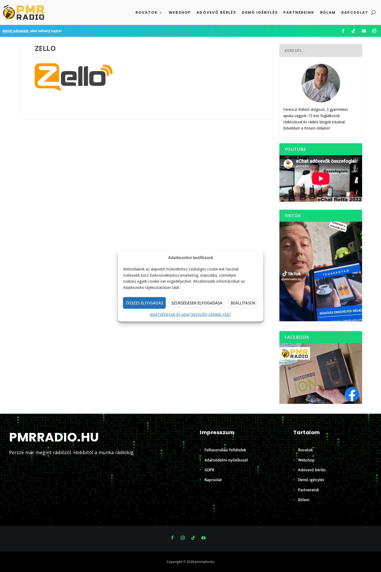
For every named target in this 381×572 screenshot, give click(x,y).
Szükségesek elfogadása (196, 302)
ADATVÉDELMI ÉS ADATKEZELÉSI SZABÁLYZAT (190, 314)
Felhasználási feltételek (225, 450)
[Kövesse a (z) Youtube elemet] (364, 31)
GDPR (209, 470)
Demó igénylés (260, 12)
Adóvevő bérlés (216, 12)
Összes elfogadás (144, 302)
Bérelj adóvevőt (16, 31)
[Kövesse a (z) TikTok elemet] (353, 31)
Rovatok (147, 12)
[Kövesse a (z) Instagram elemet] (374, 31)
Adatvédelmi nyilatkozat (226, 460)
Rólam (328, 12)
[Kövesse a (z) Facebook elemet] (343, 31)
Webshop (180, 12)
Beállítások (243, 302)
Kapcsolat (354, 12)
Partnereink (298, 12)
